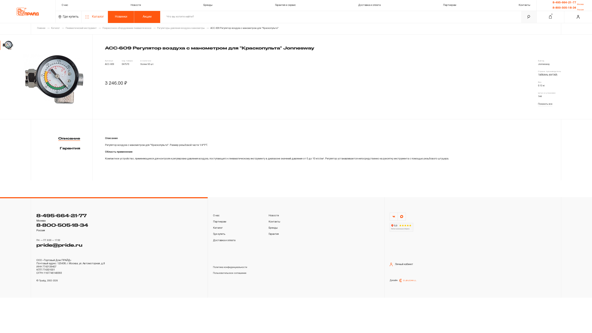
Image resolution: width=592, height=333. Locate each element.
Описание (69, 138)
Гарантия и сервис (285, 5)
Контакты (524, 5)
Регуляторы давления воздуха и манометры (181, 28)
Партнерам (449, 5)
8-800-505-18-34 (564, 7)
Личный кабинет (404, 264)
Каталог (98, 16)
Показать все (545, 104)
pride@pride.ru (59, 244)
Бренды (207, 5)
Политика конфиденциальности (230, 267)
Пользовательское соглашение (229, 273)
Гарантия (70, 148)
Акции (147, 16)
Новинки (121, 16)
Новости (136, 5)
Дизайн (394, 281)
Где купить (70, 16)
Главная (41, 28)
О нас (65, 5)
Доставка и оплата (369, 5)
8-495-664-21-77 (564, 2)
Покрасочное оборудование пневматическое (127, 28)
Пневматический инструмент (81, 28)
